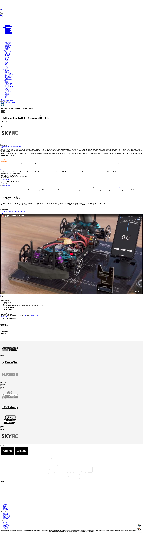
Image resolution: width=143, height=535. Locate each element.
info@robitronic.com (6, 185)
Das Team (4, 505)
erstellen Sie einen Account (33, 315)
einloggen (25, 315)
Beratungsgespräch (6, 513)
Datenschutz (5, 508)
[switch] (139, 530)
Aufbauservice (5, 518)
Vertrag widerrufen (6, 525)
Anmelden (4, 5)
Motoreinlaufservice (6, 516)
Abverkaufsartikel (6, 517)
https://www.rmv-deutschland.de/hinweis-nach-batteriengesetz (111, 187)
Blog (1, 15)
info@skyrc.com (6, 179)
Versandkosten (9, 121)
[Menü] (141, 524)
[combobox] (5, 12)
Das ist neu (5, 488)
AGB (4, 507)
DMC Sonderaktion (6, 515)
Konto (1, 99)
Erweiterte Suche (6, 528)
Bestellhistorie (5, 523)
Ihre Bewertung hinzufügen (10, 141)
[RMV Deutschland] (4, 9)
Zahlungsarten (5, 526)
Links (1, 1)
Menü (1, 18)
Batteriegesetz (5, 509)
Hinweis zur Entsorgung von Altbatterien (21, 205)
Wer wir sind (5, 504)
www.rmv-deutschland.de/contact (9, 500)
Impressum (5, 506)
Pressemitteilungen (6, 489)
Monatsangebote (5, 514)
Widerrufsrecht (5, 524)
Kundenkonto (5, 522)
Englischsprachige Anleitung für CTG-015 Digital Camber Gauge (14, 211)
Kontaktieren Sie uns (6, 6)
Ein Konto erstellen (6, 7)
